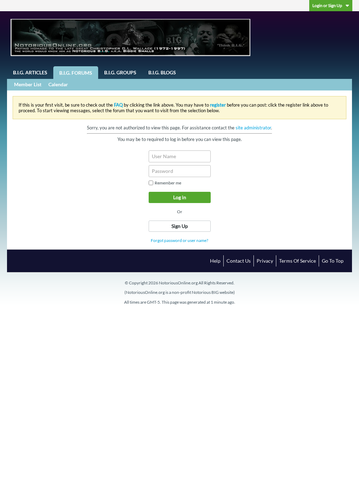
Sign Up (179, 226)
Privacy (265, 261)
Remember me (168, 182)
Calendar (58, 84)
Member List (27, 84)
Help (215, 261)
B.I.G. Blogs (162, 72)
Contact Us (238, 261)
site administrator (253, 127)
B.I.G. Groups (120, 72)
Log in (179, 197)
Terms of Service (297, 261)
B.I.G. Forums (75, 73)
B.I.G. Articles (30, 72)
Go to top (333, 261)
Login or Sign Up (327, 5)
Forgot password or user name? (179, 240)
